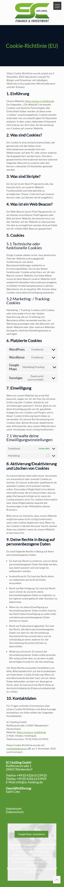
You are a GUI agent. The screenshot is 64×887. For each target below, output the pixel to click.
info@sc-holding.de (29, 782)
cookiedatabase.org (17, 748)
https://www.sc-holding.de (39, 101)
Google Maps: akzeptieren (31, 834)
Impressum (14, 808)
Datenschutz (15, 812)
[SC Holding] (32, 12)
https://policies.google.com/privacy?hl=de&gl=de (32, 870)
